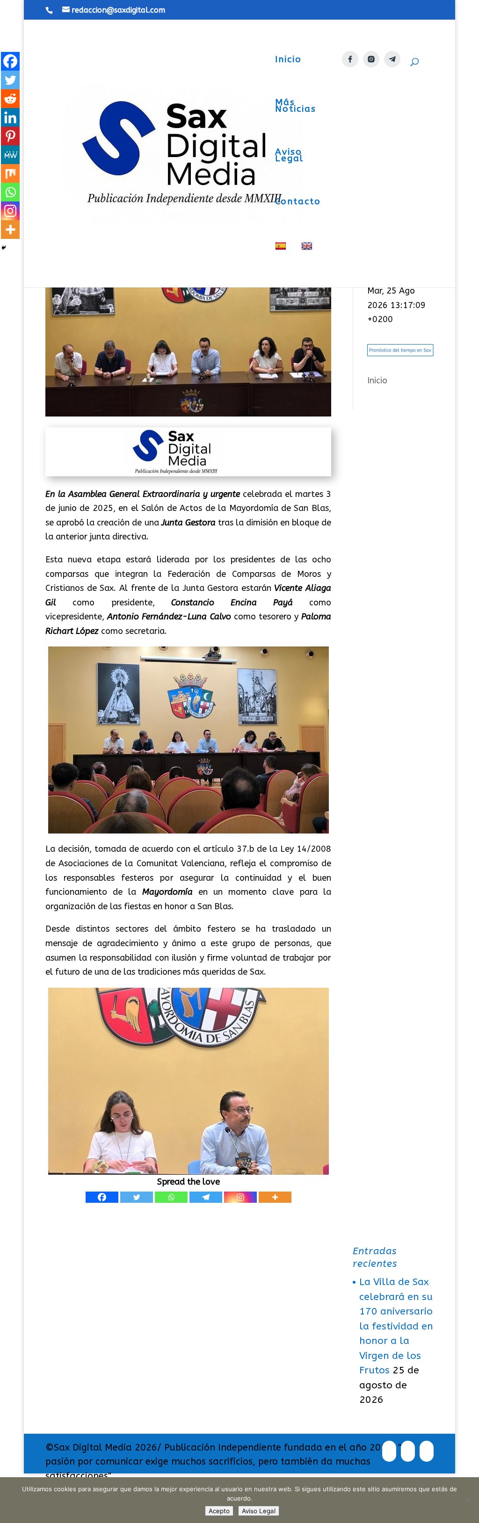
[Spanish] (282, 264)
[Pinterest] (10, 136)
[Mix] (10, 173)
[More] (275, 1197)
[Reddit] (10, 98)
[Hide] (3, 247)
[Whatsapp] (171, 1197)
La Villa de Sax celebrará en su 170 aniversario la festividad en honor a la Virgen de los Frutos (396, 1326)
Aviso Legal (289, 156)
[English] (308, 264)
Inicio (288, 60)
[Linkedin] (10, 117)
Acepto (219, 1511)
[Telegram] (205, 1197)
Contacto (298, 202)
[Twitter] (136, 1197)
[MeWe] (10, 154)
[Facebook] (102, 1197)
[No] (467, 1500)
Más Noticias (295, 106)
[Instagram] (240, 1197)
